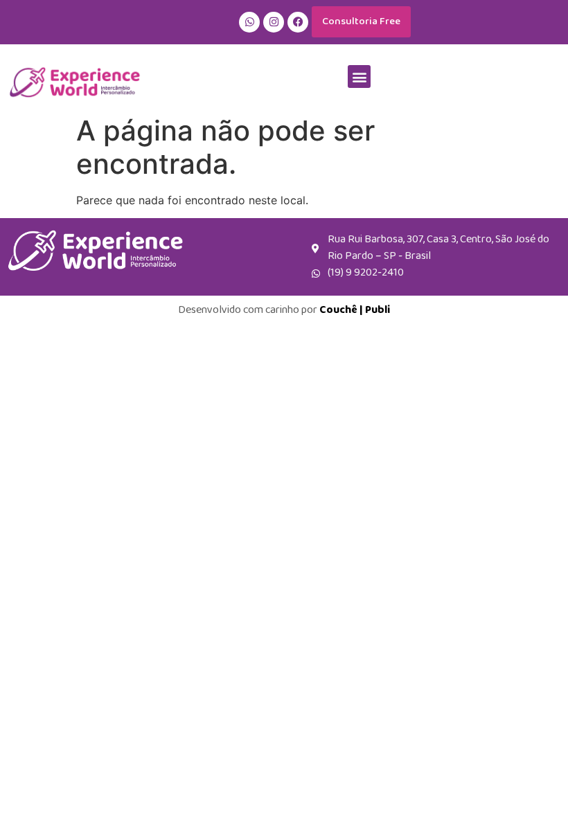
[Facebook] (297, 22)
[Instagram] (273, 22)
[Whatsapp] (249, 22)
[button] (359, 76)
